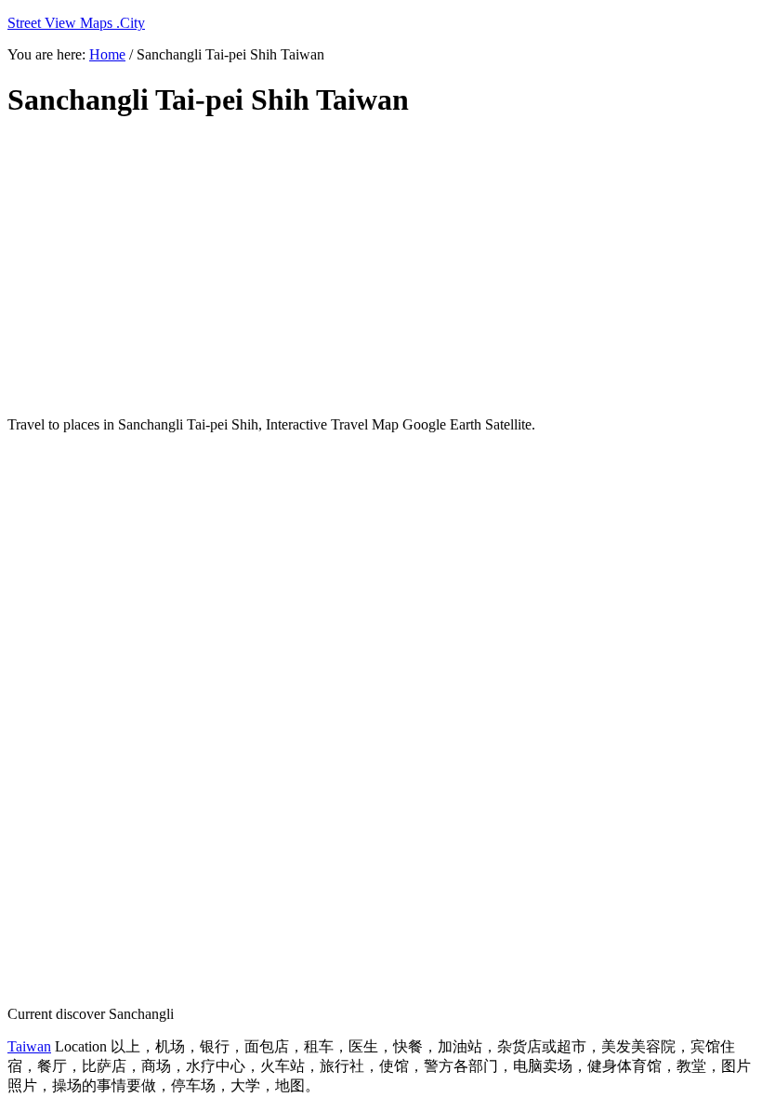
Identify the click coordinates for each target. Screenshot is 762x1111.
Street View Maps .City (76, 23)
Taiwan (29, 1046)
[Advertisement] (381, 268)
